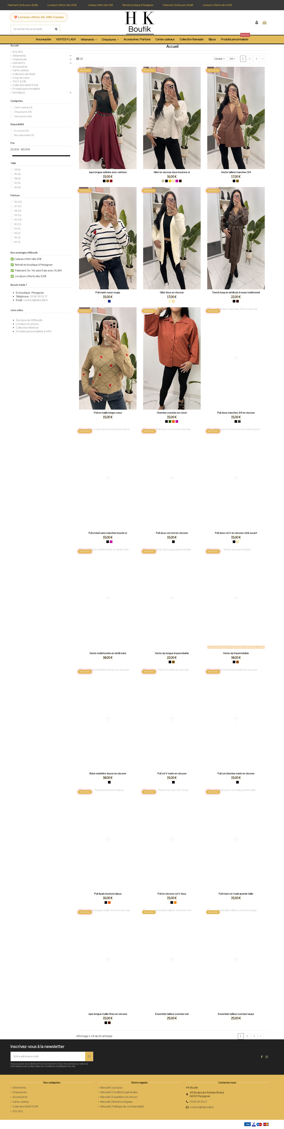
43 (17, 228)
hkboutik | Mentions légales (116, 1101)
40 (17, 174)
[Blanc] (106, 301)
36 (17, 187)
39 (17, 215)
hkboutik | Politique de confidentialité (122, 1106)
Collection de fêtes (23, 74)
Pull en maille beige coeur (108, 412)
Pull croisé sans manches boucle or (107, 533)
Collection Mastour (27, 327)
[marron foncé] (180, 181)
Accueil (14, 45)
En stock (21, 130)
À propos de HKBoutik (29, 320)
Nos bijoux (18, 92)
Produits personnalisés (26, 88)
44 (17, 233)
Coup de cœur (21, 77)
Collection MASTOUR (25, 85)
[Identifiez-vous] (256, 22)
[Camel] (107, 181)
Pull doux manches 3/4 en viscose (236, 412)
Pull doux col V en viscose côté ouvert (236, 533)
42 (17, 182)
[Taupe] (163, 181)
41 (17, 224)
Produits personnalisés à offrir (34, 331)
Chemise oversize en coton (172, 412)
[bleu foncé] (109, 301)
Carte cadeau (20, 70)
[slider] (11, 156)
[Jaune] (170, 181)
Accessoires (19, 66)
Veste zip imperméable (236, 653)
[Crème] (170, 301)
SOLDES (17, 51)
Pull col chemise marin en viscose (235, 773)
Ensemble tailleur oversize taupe (236, 1014)
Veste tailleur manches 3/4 (236, 172)
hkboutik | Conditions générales (119, 1092)
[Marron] (237, 662)
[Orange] (175, 902)
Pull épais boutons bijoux (108, 893)
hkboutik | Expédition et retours (119, 1097)
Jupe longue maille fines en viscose (107, 1014)
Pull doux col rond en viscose (172, 533)
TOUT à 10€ (19, 81)
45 (17, 237)
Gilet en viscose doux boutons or (172, 172)
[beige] (173, 181)
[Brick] (173, 421)
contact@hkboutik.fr (36, 300)
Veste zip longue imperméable (172, 653)
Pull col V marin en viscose (172, 773)
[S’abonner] (89, 1056)
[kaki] (170, 421)
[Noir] (104, 181)
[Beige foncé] (173, 301)
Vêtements (19, 55)
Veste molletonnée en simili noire (107, 653)
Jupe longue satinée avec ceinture (108, 172)
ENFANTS (18, 63)
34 (17, 169)
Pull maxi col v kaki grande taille (236, 893)
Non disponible (24, 135)
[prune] (177, 181)
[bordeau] (111, 181)
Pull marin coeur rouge (107, 292)
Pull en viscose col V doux (171, 893)
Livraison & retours (27, 324)
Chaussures (19, 59)
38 (17, 178)
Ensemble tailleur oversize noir (172, 1014)
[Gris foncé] (239, 421)
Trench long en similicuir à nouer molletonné (236, 292)
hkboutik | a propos (111, 1087)
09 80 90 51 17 (38, 296)
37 (18, 206)
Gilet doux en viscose (172, 292)
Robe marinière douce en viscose (107, 773)
